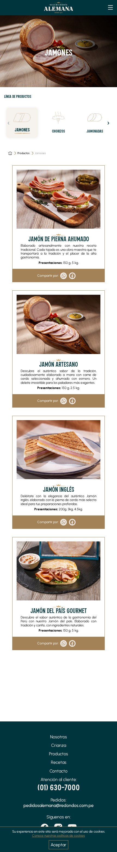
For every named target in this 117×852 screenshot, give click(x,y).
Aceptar (58, 844)
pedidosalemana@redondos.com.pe (58, 805)
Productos (23, 153)
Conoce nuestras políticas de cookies (58, 836)
